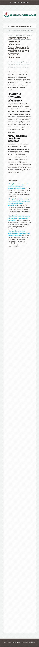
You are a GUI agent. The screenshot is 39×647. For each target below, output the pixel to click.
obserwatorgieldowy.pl (21, 62)
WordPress (32, 642)
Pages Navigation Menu (21, 2)
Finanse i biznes (17, 31)
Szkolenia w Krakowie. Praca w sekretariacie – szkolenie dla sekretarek (19, 218)
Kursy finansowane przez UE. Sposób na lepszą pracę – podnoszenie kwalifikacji (18, 186)
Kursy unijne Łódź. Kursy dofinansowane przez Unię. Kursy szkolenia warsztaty (19, 233)
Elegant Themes (16, 642)
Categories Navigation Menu (21, 26)
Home (9, 31)
